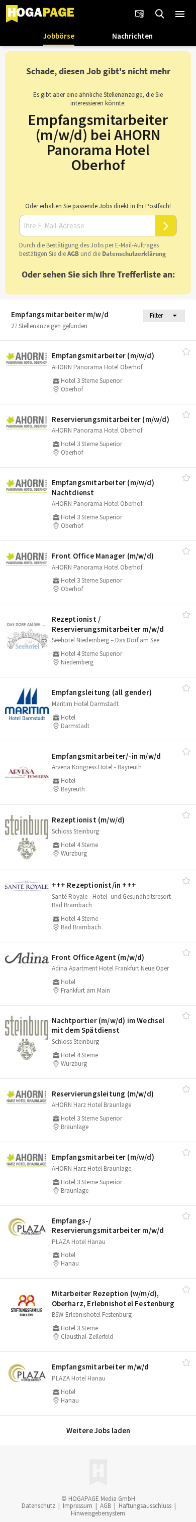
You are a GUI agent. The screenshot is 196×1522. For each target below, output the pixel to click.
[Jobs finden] (160, 14)
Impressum (77, 1505)
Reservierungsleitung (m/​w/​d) (103, 1093)
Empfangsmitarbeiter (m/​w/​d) (103, 355)
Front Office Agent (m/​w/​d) (98, 957)
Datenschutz (38, 1505)
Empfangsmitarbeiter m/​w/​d (100, 1366)
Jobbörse (58, 36)
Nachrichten (132, 36)
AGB (73, 253)
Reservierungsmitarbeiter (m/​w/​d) (110, 419)
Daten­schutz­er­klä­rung (134, 253)
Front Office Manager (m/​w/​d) (103, 556)
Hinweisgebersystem (98, 1513)
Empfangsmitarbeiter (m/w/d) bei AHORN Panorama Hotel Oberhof (98, 142)
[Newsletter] (140, 14)
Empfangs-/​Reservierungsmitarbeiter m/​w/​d (108, 1225)
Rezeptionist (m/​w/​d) (88, 819)
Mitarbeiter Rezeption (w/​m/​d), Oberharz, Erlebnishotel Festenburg (113, 1298)
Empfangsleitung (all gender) (102, 692)
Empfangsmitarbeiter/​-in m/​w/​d (106, 756)
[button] (180, 14)
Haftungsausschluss (145, 1505)
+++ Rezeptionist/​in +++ (94, 885)
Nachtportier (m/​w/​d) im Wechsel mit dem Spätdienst (108, 1025)
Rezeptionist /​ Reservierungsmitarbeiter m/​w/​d (108, 624)
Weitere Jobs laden (98, 1430)
